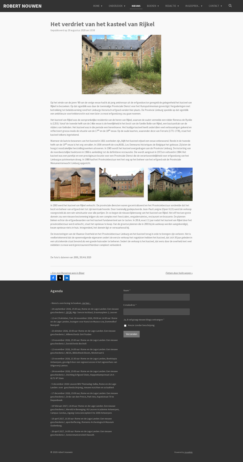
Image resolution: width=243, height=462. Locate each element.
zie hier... (86, 303)
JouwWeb (188, 452)
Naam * (126, 290)
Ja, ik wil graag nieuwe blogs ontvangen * (143, 319)
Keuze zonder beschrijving (141, 325)
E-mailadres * (130, 304)
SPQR (69, 312)
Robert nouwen (22, 6)
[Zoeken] (230, 5)
